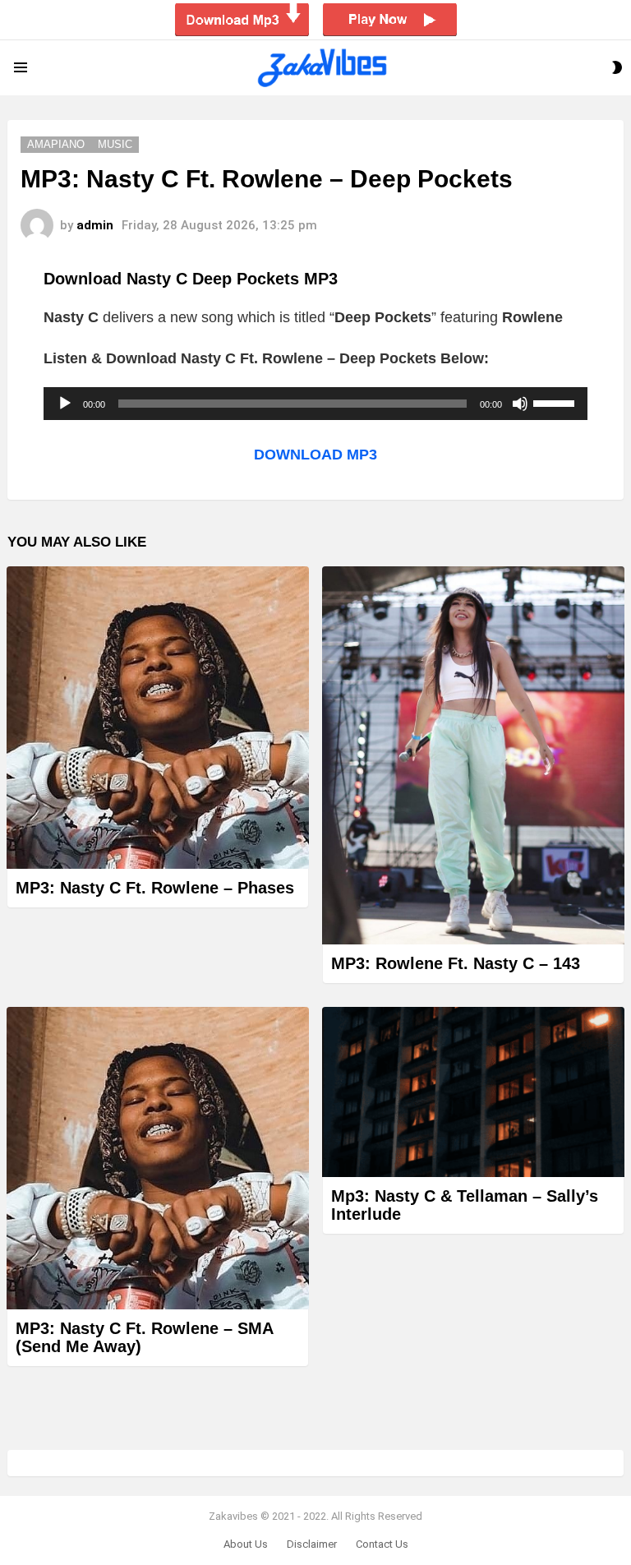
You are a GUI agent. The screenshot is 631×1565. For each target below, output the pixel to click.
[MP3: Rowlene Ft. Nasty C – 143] (473, 755)
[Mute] (520, 403)
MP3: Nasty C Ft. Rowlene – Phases (155, 888)
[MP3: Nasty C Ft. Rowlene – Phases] (158, 717)
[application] (315, 403)
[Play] (65, 403)
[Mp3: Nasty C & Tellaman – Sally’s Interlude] (473, 1092)
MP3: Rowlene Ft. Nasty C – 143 (455, 963)
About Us (245, 1544)
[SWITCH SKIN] (617, 67)
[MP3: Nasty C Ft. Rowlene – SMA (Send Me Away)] (158, 1158)
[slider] (556, 402)
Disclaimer (312, 1544)
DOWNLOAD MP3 (315, 454)
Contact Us (382, 1544)
